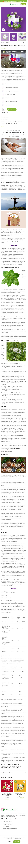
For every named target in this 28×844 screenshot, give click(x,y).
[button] (2, 19)
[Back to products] (23, 42)
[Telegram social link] (14, 123)
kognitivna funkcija (8, 121)
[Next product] (25, 42)
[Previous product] (22, 42)
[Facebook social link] (5, 123)
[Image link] (9, 809)
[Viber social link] (16, 123)
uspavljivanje (19, 121)
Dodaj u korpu (11, 109)
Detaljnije (9, 841)
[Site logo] (14, 4)
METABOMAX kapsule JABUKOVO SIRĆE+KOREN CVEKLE (7, 794)
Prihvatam (16, 841)
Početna (2, 42)
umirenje (14, 121)
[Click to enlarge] (3, 29)
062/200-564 (23, 4)
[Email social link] (8, 123)
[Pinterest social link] (10, 123)
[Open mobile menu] (1, 4)
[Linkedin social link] (11, 123)
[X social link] (6, 123)
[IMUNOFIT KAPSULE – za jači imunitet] (20, 786)
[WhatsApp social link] (13, 123)
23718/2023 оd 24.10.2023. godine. (10, 767)
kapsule (7, 42)
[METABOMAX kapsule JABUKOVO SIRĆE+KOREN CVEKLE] (7, 786)
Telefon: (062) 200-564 (7, 821)
